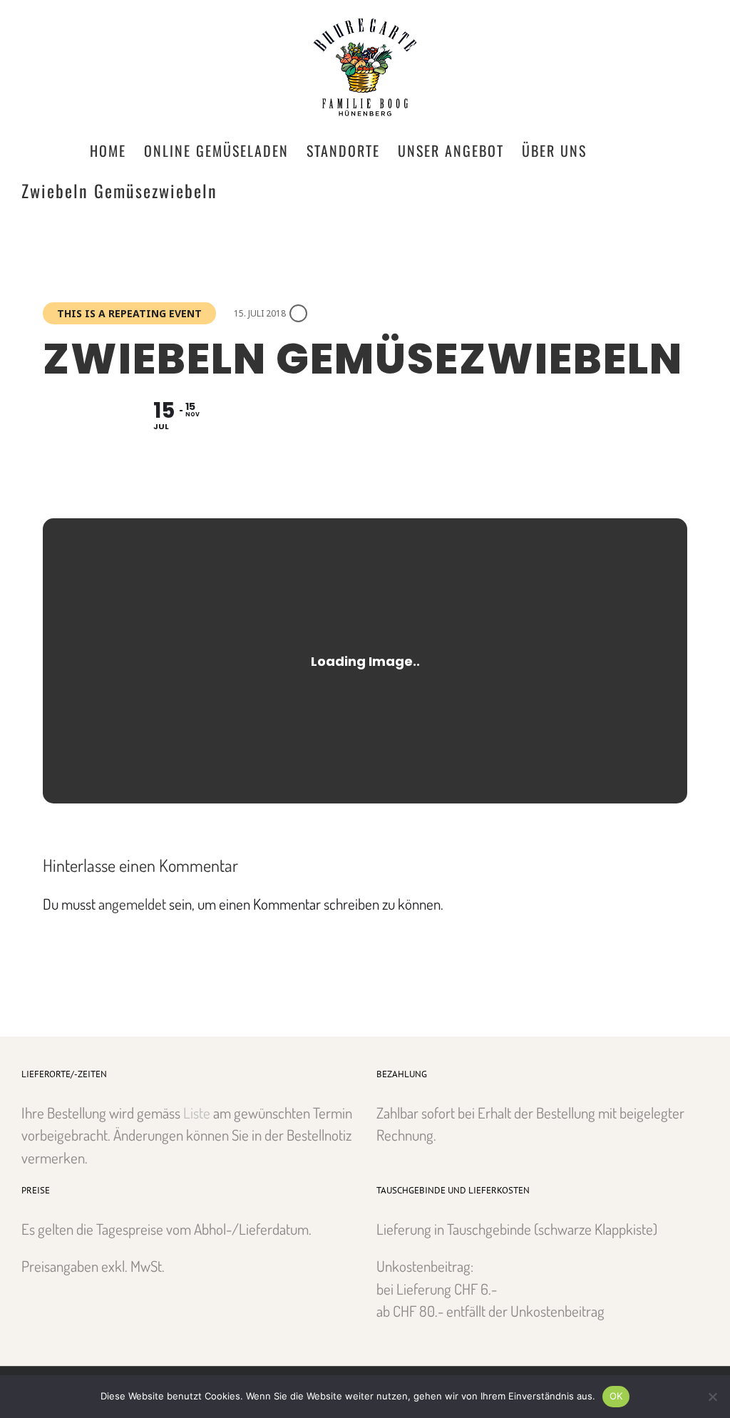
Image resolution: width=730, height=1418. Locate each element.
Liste (196, 1112)
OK (616, 1396)
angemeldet (132, 903)
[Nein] (712, 1396)
